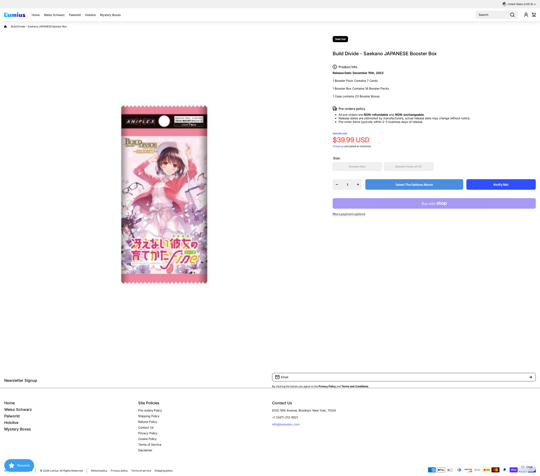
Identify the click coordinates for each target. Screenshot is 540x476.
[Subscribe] (530, 377)
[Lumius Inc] (14, 14)
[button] (534, 15)
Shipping (338, 146)
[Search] (512, 15)
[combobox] (496, 15)
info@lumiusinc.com (286, 424)
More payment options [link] (349, 214)
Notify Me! (501, 184)
